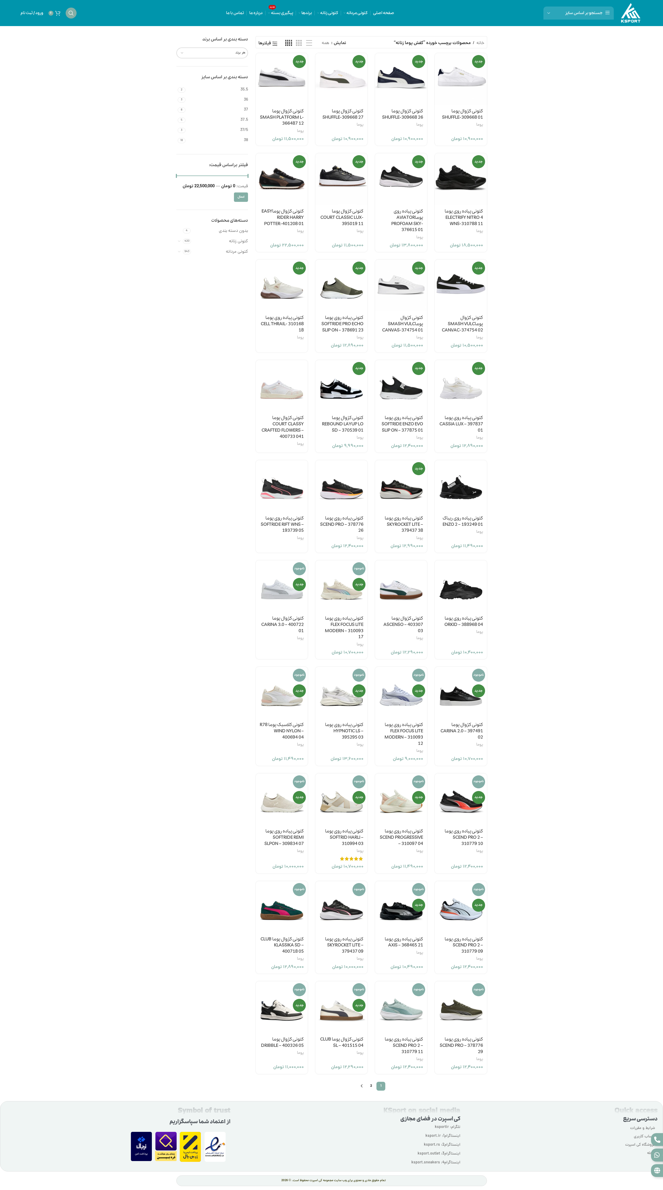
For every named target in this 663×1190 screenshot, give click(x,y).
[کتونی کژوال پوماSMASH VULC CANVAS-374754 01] (401, 286)
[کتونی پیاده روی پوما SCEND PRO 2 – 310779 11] (401, 1007)
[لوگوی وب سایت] (630, 13)
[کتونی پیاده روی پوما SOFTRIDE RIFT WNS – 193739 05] (282, 486)
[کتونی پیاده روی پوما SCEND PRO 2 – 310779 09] (461, 907)
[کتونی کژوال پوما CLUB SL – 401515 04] (341, 1007)
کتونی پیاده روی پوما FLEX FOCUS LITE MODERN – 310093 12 (404, 734)
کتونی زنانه (238, 241)
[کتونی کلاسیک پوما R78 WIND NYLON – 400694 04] (282, 693)
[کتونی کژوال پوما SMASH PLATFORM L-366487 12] (282, 79)
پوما (479, 125)
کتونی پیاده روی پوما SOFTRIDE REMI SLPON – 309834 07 (284, 837)
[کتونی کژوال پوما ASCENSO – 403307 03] (401, 586)
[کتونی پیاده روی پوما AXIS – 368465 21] (401, 907)
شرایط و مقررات (642, 1128)
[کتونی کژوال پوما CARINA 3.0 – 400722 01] (282, 586)
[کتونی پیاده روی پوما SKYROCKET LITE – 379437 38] (401, 486)
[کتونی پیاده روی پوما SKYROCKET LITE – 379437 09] (341, 907)
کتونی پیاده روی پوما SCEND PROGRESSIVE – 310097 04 (401, 837)
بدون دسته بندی (233, 231)
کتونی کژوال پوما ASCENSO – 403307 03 (403, 624)
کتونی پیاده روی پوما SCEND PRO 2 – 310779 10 (464, 837)
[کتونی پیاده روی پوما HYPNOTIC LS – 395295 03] (341, 693)
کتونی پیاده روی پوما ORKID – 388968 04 (463, 621)
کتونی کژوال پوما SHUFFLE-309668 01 (462, 114)
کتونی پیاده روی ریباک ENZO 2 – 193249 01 (463, 521)
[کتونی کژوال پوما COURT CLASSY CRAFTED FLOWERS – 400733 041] (282, 386)
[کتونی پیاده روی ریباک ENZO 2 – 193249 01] (461, 486)
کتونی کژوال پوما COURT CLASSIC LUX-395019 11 (341, 217)
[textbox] (212, 53)
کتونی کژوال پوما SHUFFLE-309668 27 (343, 114)
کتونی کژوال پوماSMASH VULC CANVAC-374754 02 (462, 324)
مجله (651, 1153)
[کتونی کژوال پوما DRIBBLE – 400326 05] (282, 1007)
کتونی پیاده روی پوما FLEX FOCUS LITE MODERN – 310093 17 (344, 627)
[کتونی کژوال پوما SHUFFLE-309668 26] (401, 79)
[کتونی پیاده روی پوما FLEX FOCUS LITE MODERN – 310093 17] (341, 586)
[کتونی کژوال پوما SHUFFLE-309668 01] (461, 79)
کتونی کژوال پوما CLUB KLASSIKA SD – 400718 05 (282, 945)
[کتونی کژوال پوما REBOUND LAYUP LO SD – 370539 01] (341, 386)
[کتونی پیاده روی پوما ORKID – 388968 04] (461, 586)
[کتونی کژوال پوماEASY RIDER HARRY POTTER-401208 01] (282, 179)
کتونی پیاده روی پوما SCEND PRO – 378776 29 (461, 1045)
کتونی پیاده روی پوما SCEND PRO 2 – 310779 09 (464, 945)
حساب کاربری (644, 1137)
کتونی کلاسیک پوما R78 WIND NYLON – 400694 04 (282, 731)
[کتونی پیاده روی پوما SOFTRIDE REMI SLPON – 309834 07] (282, 799)
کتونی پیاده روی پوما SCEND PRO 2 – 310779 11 (404, 1045)
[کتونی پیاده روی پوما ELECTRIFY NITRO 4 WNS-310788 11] (461, 179)
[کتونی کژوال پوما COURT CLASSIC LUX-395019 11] (341, 179)
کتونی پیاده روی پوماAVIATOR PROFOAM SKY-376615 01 (407, 220)
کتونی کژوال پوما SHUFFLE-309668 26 (402, 114)
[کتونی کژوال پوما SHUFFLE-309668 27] (341, 79)
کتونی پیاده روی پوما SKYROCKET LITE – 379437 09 (344, 945)
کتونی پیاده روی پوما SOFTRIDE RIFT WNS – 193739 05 (282, 524)
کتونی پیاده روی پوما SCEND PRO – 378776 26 (341, 524)
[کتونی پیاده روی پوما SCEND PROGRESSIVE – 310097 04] (401, 799)
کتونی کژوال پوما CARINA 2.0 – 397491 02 (462, 731)
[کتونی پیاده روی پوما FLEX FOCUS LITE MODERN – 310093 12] (401, 693)
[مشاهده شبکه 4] (288, 43)
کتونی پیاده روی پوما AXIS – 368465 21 (404, 942)
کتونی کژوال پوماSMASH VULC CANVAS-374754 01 (402, 324)
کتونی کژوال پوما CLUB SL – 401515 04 (341, 1042)
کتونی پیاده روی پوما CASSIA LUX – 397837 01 (461, 424)
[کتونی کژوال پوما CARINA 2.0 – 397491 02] (461, 693)
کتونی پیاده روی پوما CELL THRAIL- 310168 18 (282, 324)
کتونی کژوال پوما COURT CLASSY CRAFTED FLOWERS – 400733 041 (283, 427)
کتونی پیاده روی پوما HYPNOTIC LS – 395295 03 (344, 731)
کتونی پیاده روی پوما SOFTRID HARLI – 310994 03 (344, 837)
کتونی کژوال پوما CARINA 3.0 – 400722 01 (282, 624)
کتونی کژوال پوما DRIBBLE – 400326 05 (282, 1042)
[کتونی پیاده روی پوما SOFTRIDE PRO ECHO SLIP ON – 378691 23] (341, 286)
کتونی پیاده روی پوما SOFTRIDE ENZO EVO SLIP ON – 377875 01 (402, 424)
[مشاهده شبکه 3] (299, 43)
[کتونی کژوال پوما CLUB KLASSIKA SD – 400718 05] (282, 907)
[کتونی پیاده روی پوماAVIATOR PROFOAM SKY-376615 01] (401, 179)
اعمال (241, 197)
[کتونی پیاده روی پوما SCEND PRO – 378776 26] (341, 486)
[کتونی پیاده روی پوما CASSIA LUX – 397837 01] (461, 386)
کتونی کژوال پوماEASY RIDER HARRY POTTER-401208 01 (283, 217)
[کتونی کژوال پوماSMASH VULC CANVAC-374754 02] (461, 286)
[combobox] (212, 52)
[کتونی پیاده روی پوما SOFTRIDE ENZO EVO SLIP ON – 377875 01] (401, 386)
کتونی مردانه (237, 252)
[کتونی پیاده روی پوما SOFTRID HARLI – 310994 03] (341, 799)
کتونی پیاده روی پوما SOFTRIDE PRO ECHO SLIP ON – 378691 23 (342, 324)
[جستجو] (71, 13)
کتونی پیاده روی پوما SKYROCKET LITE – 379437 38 (404, 524)
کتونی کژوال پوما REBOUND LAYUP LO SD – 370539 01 (342, 424)
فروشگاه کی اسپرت (640, 1145)
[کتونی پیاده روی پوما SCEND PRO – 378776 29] (461, 1007)
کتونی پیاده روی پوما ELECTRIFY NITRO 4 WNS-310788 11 (464, 217)
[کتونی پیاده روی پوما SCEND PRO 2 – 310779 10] (461, 799)
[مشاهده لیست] (309, 43)
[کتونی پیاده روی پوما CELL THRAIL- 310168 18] (282, 286)
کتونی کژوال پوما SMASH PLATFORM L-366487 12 (282, 117)
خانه (480, 43)
